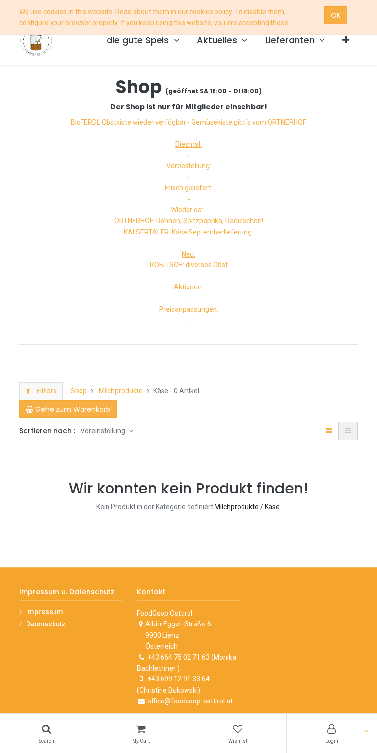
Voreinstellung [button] (104, 431)
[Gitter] (329, 431)
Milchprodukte (121, 391)
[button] (345, 40)
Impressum (44, 612)
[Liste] (348, 431)
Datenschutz (46, 624)
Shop (79, 391)
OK (336, 15)
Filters (45, 391)
